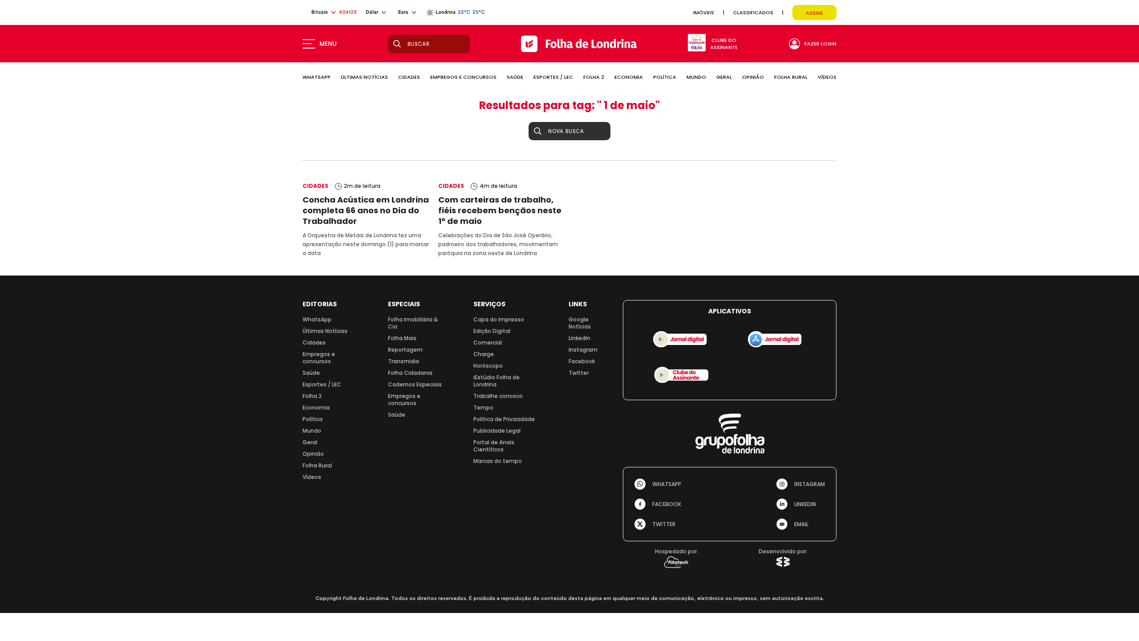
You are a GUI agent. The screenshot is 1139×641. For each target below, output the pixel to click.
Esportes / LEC (322, 384)
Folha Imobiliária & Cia (413, 323)
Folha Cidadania (410, 373)
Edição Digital (491, 331)
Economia (316, 407)
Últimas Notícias (325, 331)
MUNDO (696, 77)
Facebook (582, 361)
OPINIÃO (753, 77)
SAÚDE (515, 77)
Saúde (311, 373)
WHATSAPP (317, 77)
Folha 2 (312, 396)
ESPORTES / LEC (553, 77)
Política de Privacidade (504, 419)
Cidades (314, 342)
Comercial (487, 342)
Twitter (579, 373)
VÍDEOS (827, 77)
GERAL (724, 77)
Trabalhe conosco (498, 396)
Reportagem (405, 349)
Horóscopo (488, 365)
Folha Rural (317, 465)
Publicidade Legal (497, 430)
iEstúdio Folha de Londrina (496, 380)
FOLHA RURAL (791, 77)
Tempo (483, 407)
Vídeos (312, 477)
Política (313, 419)
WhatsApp (317, 319)
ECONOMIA (628, 77)
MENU (328, 43)
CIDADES (409, 77)
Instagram (583, 349)
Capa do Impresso (498, 319)
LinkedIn (579, 338)
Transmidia (403, 361)
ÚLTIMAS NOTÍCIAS (364, 77)
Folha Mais (402, 338)
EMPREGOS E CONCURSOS (463, 77)
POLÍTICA (664, 77)
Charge (483, 354)
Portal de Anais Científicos (493, 445)
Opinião (313, 454)
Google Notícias (580, 323)
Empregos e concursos (319, 357)
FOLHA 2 (593, 77)
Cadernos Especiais (415, 384)
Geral (310, 442)
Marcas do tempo (497, 461)
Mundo (312, 430)
